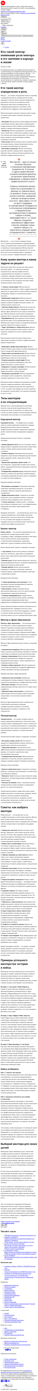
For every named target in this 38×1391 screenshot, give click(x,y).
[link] (4, 33)
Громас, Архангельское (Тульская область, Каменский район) (18, 1277)
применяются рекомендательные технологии (16, 1371)
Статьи (6, 47)
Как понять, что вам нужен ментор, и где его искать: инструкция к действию (18, 1246)
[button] (3, 37)
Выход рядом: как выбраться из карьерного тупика (20, 1252)
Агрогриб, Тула (30, 1272)
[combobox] (8, 1385)
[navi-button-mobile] (2, 43)
